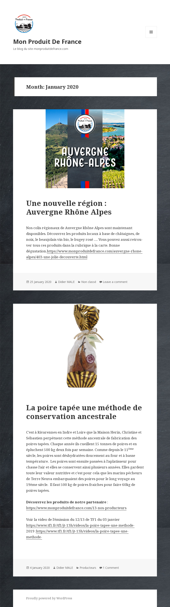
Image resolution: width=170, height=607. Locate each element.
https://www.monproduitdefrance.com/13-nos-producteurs (76, 507)
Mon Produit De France (47, 41)
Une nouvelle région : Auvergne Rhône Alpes (69, 207)
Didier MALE (66, 282)
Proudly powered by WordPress (49, 598)
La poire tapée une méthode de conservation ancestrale (84, 412)
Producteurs (88, 568)
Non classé (88, 282)
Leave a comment (115, 282)
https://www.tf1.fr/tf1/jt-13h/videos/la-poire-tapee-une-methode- (80, 525)
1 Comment (111, 568)
